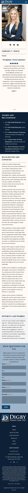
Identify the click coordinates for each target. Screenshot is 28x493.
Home (14, 430)
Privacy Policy (17, 483)
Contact (14, 444)
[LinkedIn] (14, 45)
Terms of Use (11, 483)
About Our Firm (14, 432)
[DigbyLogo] (7, 2)
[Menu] (26, 2)
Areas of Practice (14, 435)
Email (6, 387)
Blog (14, 441)
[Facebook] (10, 45)
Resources (14, 438)
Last (3, 377)
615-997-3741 (14, 451)
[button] (13, 109)
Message (7, 394)
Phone (6, 380)
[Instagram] (14, 462)
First (3, 370)
